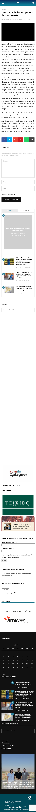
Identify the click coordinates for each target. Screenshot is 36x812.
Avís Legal (5, 741)
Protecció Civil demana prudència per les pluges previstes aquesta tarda (24, 288)
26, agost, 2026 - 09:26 (23, 267)
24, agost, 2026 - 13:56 (22, 293)
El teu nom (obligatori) (9, 542)
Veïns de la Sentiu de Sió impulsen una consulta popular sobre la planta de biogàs (24, 275)
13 (17, 660)
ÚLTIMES (10, 210)
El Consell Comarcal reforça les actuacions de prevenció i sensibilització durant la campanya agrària (24, 693)
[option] (18, 771)
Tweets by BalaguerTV (9, 593)
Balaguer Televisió (9, 19)
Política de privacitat (24, 555)
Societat (4, 9)
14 (22, 660)
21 (22, 664)
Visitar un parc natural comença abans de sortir (18, 229)
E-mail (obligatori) (8, 548)
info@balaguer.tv (17, 801)
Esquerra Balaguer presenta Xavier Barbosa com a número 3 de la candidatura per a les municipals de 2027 (18, 785)
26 (13, 667)
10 (3, 660)
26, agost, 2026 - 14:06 (19, 235)
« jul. (3, 674)
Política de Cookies (8, 745)
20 (17, 664)
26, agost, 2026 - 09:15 (22, 280)
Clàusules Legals (7, 743)
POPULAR (26, 210)
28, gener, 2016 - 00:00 (23, 19)
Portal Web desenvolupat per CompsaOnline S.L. (18, 809)
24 (3, 667)
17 (3, 664)
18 (8, 664)
